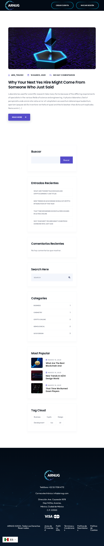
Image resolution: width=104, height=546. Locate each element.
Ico (52, 423)
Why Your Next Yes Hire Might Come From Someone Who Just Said (46, 85)
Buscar (36, 151)
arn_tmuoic (17, 75)
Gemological (39, 326)
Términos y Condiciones (69, 528)
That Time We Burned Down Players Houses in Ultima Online (51, 212)
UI (60, 423)
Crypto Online (40, 319)
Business (37, 305)
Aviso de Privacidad (49, 528)
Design (60, 417)
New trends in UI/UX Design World (56, 377)
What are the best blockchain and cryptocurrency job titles (48, 192)
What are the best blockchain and (55, 364)
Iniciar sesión (87, 5)
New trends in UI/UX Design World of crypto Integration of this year (52, 202)
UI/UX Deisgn (39, 333)
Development (39, 423)
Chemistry (38, 312)
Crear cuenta (62, 5)
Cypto (49, 417)
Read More (17, 117)
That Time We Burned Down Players (57, 390)
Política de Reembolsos (82, 528)
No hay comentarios (64, 75)
